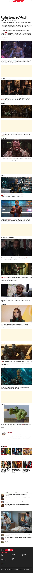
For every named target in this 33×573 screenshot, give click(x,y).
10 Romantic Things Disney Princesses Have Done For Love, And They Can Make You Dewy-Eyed (16, 470)
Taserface (10, 158)
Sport (23, 555)
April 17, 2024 (9, 20)
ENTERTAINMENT (4, 454)
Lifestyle (13, 555)
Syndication (20, 569)
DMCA (24, 569)
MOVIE (15, 20)
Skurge (14, 133)
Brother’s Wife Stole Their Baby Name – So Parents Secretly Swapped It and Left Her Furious (17, 501)
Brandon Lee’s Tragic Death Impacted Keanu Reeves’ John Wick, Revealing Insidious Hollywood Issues (27, 470)
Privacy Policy (11, 569)
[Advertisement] (16, 10)
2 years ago (3, 472)
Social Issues (24, 554)
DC (1, 558)
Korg (2, 361)
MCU (13, 20)
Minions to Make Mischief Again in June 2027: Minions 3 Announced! (27, 457)
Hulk (23, 424)
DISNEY (2, 559)
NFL (12, 560)
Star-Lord (9, 219)
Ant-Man (2, 99)
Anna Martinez (4, 20)
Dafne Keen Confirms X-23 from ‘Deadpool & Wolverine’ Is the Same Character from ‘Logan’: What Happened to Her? (5, 470)
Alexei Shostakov (4, 277)
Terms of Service (16, 569)
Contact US (6, 569)
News (12, 559)
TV (22, 558)
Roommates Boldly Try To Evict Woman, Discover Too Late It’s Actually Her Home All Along (17, 504)
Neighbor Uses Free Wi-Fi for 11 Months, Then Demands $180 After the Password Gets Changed (17, 534)
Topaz (2, 194)
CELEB (2, 555)
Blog (1, 554)
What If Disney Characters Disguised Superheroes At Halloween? (5, 457)
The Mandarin (27, 257)
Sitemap (27, 569)
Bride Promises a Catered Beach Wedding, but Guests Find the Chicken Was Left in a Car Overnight (18, 537)
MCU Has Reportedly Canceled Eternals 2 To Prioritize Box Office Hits (17, 457)
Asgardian (3, 135)
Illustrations (13, 554)
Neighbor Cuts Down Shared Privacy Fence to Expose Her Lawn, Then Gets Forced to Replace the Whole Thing (18, 541)
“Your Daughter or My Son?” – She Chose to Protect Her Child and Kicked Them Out (16, 494)
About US (2, 569)
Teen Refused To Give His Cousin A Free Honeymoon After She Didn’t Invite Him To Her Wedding (18, 497)
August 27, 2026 (7, 535)
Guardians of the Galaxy (14, 60)
